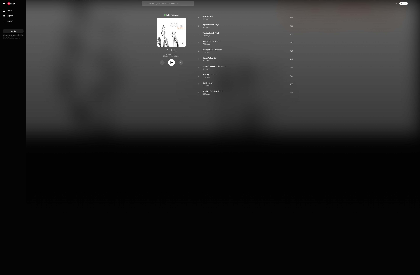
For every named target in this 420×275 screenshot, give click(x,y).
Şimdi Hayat (207, 83)
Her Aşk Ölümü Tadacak (212, 50)
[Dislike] (278, 18)
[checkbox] (291, 17)
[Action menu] (180, 62)
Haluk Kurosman (172, 15)
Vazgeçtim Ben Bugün (211, 41)
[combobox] (170, 3)
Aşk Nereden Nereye (211, 25)
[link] (13, 10)
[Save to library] (162, 62)
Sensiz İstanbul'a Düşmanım (214, 66)
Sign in (403, 3)
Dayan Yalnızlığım (210, 58)
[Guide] (4, 3)
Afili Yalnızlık (208, 16)
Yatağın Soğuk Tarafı (211, 33)
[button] (162, 62)
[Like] (274, 18)
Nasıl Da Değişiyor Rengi (212, 91)
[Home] (11, 3)
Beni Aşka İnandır (210, 75)
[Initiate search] (144, 3)
